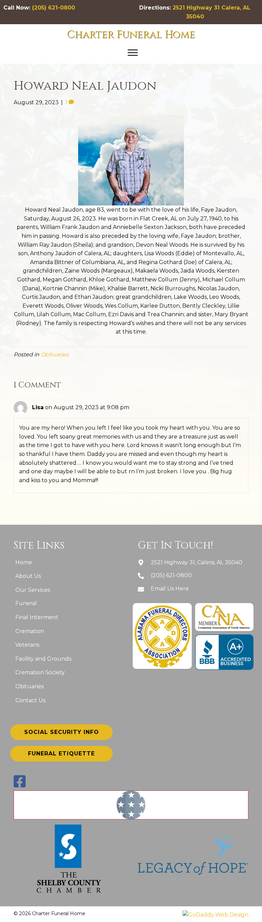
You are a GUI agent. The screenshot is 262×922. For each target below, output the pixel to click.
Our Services (32, 590)
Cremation (29, 631)
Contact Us (30, 700)
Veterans (27, 645)
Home (23, 562)
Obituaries (55, 354)
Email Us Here (170, 588)
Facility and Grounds (43, 659)
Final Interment (36, 617)
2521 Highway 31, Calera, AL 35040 (196, 562)
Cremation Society (40, 672)
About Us (28, 576)
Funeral (26, 603)
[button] (133, 53)
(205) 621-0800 (53, 7)
